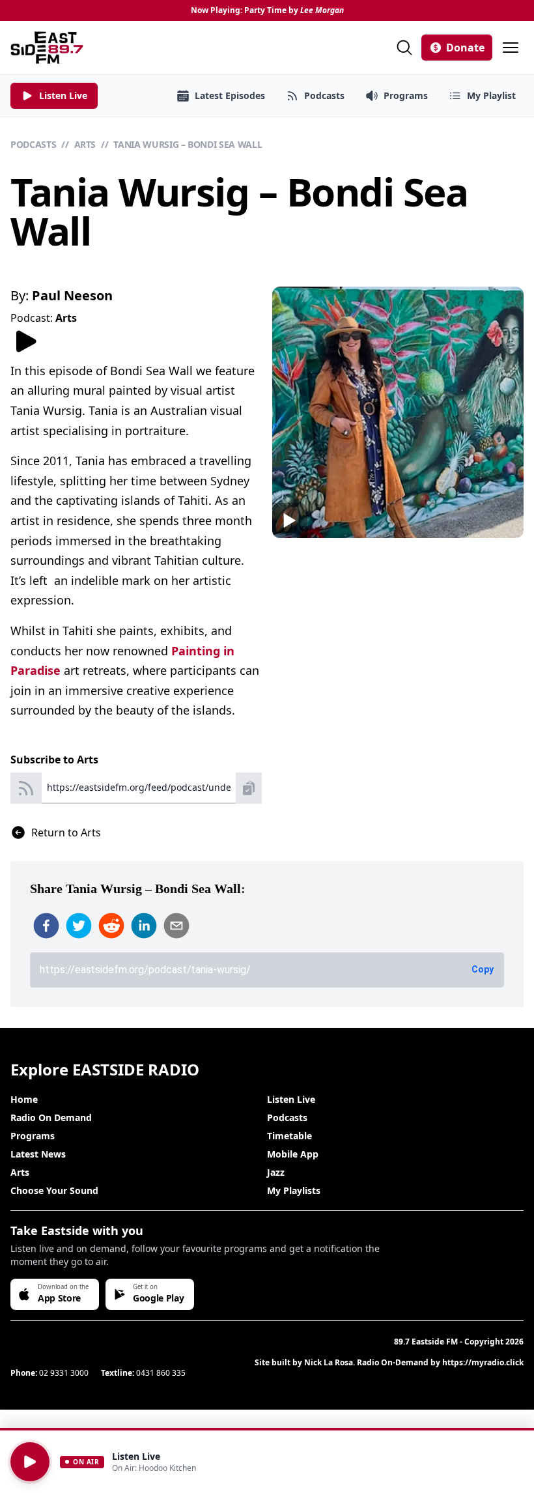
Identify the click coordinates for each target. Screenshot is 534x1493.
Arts (85, 144)
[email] (176, 926)
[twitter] (79, 926)
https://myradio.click (483, 1362)
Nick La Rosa (328, 1362)
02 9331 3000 (64, 1372)
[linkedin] (144, 926)
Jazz (276, 1172)
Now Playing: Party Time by (267, 10)
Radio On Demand (51, 1117)
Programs (32, 1136)
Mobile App (292, 1154)
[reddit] (111, 926)
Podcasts (33, 144)
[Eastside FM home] (46, 47)
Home (24, 1099)
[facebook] (46, 926)
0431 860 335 (161, 1372)
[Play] (29, 1461)
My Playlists (293, 1190)
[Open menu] (511, 48)
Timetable (289, 1136)
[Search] (404, 47)
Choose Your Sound (54, 1190)
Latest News (38, 1154)
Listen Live (291, 1099)
